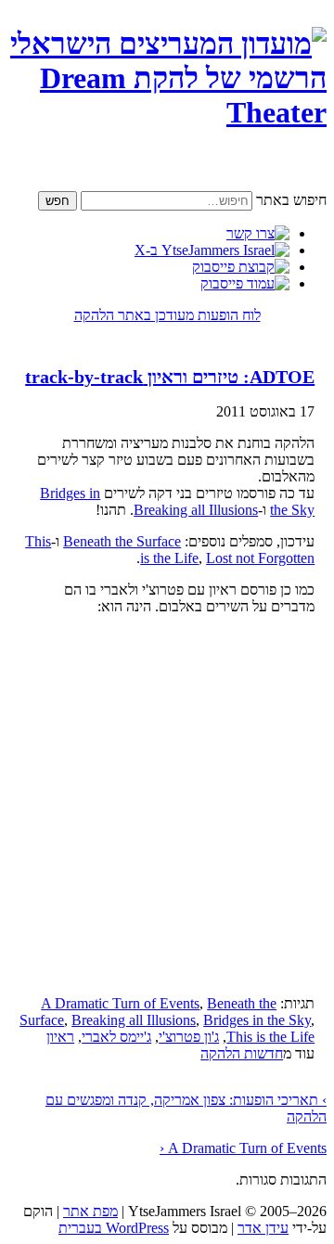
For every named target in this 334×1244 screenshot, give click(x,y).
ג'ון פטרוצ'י (189, 1037)
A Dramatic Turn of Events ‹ (243, 1148)
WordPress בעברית (113, 1228)
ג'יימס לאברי (116, 1037)
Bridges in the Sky (257, 1020)
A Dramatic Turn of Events (120, 1003)
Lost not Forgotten (260, 558)
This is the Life (270, 1037)
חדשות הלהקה (241, 1053)
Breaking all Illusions (196, 510)
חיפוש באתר (291, 200)
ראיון (60, 1037)
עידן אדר (263, 1228)
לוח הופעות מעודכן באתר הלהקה (167, 315)
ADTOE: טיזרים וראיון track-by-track (170, 376)
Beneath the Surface (122, 541)
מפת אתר (90, 1211)
